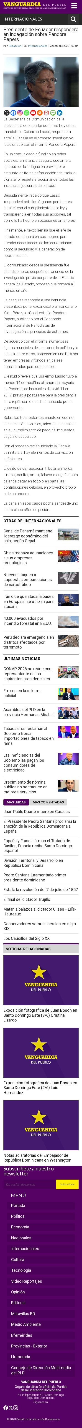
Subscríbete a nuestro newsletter (28, 1171)
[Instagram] (20, 113)
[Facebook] (13, 113)
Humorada (20, 1356)
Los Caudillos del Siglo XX (26, 938)
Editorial (18, 1302)
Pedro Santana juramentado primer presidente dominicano (34, 877)
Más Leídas (16, 802)
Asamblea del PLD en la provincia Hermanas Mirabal (28, 712)
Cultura (17, 1259)
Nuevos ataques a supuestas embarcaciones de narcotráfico (27, 579)
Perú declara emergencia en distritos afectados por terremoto (28, 642)
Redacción (15, 45)
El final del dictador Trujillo (26, 899)
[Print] (40, 113)
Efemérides (21, 1335)
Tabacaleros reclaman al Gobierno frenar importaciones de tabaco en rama (28, 736)
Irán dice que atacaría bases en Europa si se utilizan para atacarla (28, 601)
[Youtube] (33, 113)
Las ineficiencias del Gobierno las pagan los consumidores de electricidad (23, 762)
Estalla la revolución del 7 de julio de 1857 (40, 889)
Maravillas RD (23, 1313)
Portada (18, 1205)
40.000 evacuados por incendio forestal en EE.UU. (27, 621)
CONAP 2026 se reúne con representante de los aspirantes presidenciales (27, 673)
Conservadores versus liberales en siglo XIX (39, 926)
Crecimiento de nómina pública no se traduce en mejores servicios (25, 787)
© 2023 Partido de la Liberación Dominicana (33, 1419)
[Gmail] (46, 113)
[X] (7, 113)
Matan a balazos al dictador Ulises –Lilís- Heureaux (39, 912)
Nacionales (21, 1237)
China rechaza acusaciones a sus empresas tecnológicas (28, 557)
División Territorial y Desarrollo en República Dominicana (33, 863)
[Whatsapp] (26, 113)
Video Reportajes (26, 1281)
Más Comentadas (48, 802)
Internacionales (37, 45)
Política (17, 1216)
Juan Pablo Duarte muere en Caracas (36, 811)
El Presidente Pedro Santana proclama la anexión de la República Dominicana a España (39, 826)
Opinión (18, 1292)
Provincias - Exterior (29, 1346)
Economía (20, 1227)
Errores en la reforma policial (22, 693)
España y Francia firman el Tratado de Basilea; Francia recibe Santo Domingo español (37, 845)
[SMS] (53, 113)
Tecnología (21, 1270)
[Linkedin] (59, 113)
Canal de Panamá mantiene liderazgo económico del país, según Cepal (27, 536)
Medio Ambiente (26, 1324)
